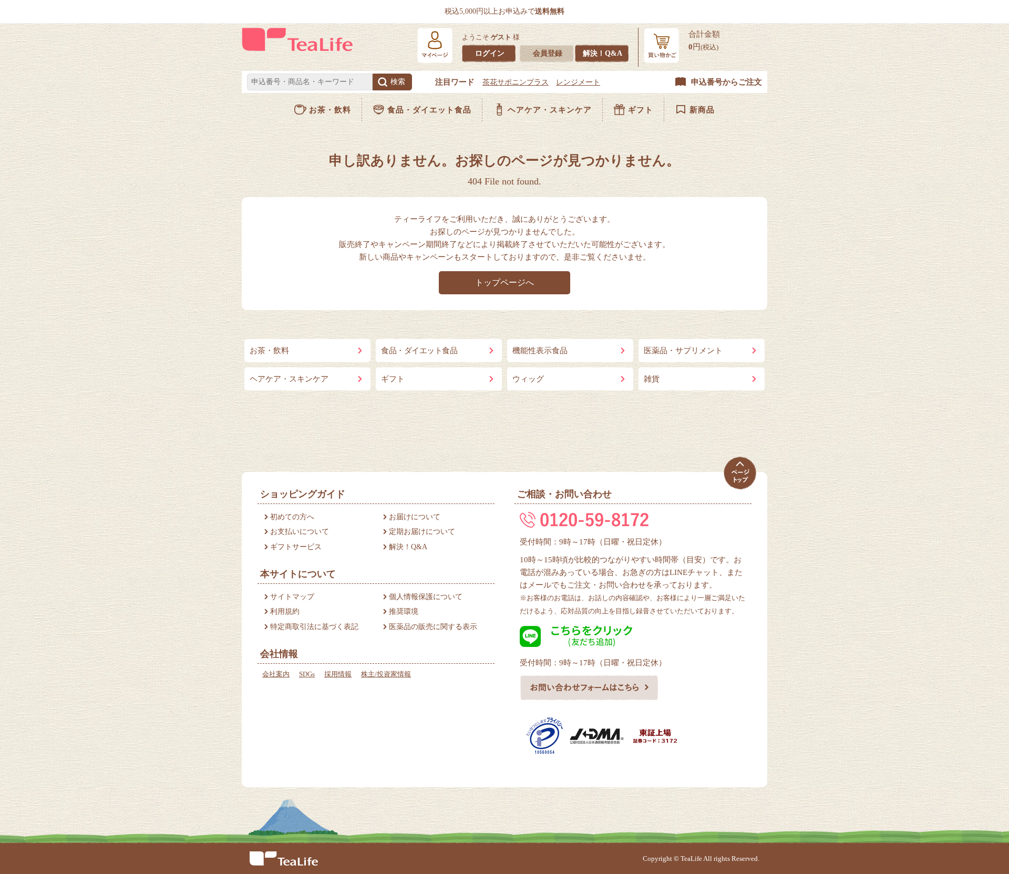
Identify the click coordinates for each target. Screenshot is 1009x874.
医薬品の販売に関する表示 (433, 627)
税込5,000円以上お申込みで (504, 11)
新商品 (702, 110)
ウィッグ (528, 379)
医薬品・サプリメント (683, 350)
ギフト (640, 110)
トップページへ (504, 282)
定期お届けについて (422, 532)
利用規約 (285, 611)
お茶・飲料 (330, 110)
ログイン (489, 53)
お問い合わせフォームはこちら (589, 687)
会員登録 (547, 53)
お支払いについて (299, 532)
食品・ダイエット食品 (429, 110)
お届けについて (414, 517)
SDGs (307, 674)
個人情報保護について (425, 597)
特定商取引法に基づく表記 (314, 627)
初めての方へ (292, 517)
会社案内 (276, 674)
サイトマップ (292, 597)
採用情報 (338, 674)
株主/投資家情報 (386, 674)
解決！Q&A (602, 53)
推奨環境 (403, 611)
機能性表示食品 (540, 350)
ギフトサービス (296, 547)
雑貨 (652, 379)
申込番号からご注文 (726, 82)
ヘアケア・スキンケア (550, 110)
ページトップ (740, 473)
